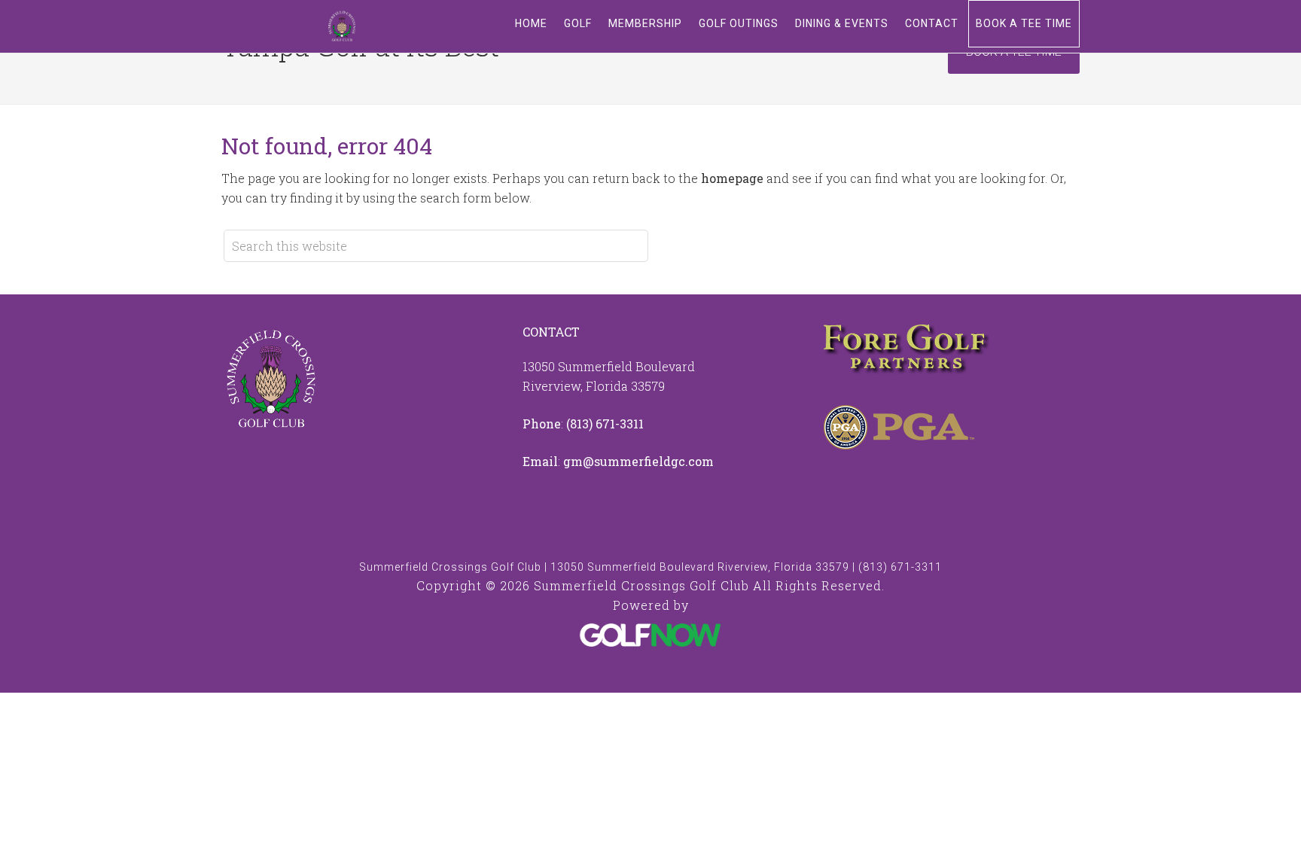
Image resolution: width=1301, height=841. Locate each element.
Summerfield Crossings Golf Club (342, 26)
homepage (732, 178)
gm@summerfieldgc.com (638, 461)
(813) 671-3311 (605, 423)
